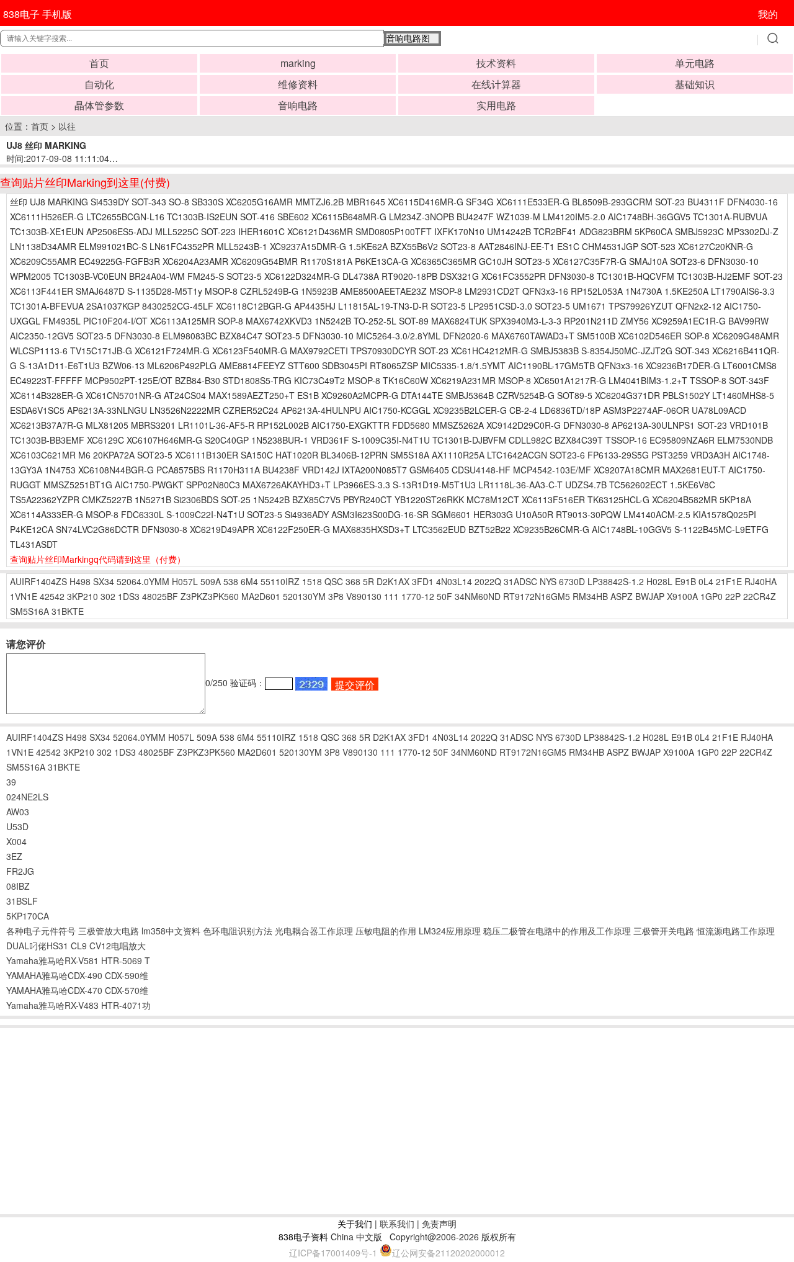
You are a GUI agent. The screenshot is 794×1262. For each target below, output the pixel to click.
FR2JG (20, 871)
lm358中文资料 (170, 930)
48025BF (160, 596)
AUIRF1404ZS (38, 581)
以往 (67, 126)
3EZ (14, 856)
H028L (659, 581)
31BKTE (67, 611)
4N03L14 (454, 581)
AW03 (17, 811)
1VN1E (23, 596)
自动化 (99, 84)
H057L (185, 581)
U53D (17, 826)
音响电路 (298, 105)
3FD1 (423, 581)
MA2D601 (260, 596)
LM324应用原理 (450, 930)
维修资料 (298, 84)
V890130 (363, 596)
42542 (52, 596)
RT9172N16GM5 (536, 596)
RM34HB (590, 596)
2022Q (488, 581)
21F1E (729, 581)
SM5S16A (29, 611)
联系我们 (397, 1223)
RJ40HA (760, 581)
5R (368, 581)
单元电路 (695, 63)
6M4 (249, 581)
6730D (572, 581)
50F (444, 596)
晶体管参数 (99, 105)
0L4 (705, 581)
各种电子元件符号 (41, 930)
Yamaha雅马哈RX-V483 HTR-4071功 (78, 1005)
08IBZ (18, 886)
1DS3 (129, 596)
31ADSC (520, 581)
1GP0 (711, 596)
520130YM (304, 596)
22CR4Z (759, 596)
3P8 (336, 596)
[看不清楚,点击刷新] (311, 684)
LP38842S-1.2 (615, 581)
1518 (312, 581)
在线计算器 (496, 84)
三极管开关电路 (663, 930)
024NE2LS (27, 796)
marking (298, 63)
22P (733, 596)
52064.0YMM (143, 581)
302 (107, 596)
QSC (333, 581)
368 (353, 581)
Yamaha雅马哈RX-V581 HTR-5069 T (78, 960)
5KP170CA (27, 916)
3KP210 (82, 596)
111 (391, 596)
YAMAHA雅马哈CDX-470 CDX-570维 (77, 990)
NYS (548, 581)
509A (210, 581)
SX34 (103, 581)
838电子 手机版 (37, 14)
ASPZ (621, 596)
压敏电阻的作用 (385, 930)
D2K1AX (393, 581)
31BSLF (22, 901)
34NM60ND (478, 596)
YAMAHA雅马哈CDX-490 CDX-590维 (77, 975)
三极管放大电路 (108, 930)
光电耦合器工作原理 (314, 930)
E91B (685, 581)
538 (230, 581)
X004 (16, 841)
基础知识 (695, 84)
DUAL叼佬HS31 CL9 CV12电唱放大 (76, 945)
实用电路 (496, 105)
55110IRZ (280, 581)
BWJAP (649, 596)
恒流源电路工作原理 (736, 930)
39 (11, 782)
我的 (768, 14)
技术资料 (496, 63)
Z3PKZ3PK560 (210, 596)
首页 (99, 63)
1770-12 (417, 596)
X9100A (682, 596)
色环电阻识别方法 (237, 930)
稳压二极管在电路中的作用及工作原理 (557, 930)
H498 (80, 581)
